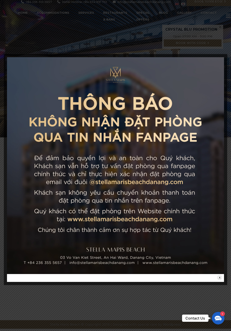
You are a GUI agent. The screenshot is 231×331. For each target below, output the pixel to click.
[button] (218, 318)
